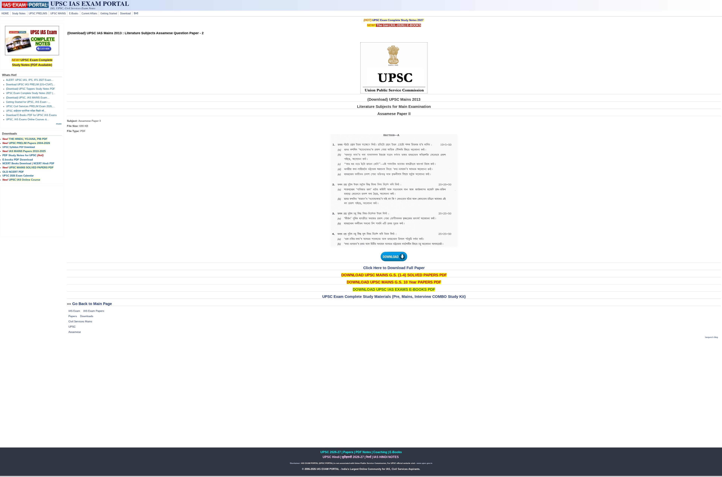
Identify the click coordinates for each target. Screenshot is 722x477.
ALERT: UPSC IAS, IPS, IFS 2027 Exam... (29, 80)
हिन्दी (136, 13)
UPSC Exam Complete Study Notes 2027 (397, 20)
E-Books (73, 13)
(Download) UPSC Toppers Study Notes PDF (30, 89)
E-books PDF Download (17, 159)
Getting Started (108, 13)
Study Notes (19, 13)
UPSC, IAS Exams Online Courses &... (27, 119)
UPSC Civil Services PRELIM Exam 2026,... (30, 106)
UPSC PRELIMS (38, 13)
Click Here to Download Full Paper (394, 268)
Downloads (86, 316)
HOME (5, 13)
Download (125, 13)
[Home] (25, 6)
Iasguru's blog (711, 337)
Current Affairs (89, 13)
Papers (72, 316)
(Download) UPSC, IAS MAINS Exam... (27, 97)
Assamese (74, 331)
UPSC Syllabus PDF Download (18, 147)
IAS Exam (74, 310)
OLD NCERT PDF (13, 171)
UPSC (72, 326)
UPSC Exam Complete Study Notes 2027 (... (30, 93)
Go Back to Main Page (92, 304)
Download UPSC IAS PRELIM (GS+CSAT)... (30, 84)
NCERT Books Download (16, 163)
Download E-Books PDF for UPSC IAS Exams (31, 115)
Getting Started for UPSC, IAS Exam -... (28, 102)
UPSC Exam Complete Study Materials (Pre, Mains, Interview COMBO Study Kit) (394, 297)
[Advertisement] (394, 368)
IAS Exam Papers (93, 310)
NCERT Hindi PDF (43, 163)
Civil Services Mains (80, 321)
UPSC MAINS (58, 13)
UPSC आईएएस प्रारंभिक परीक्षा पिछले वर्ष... (26, 111)
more (58, 124)
